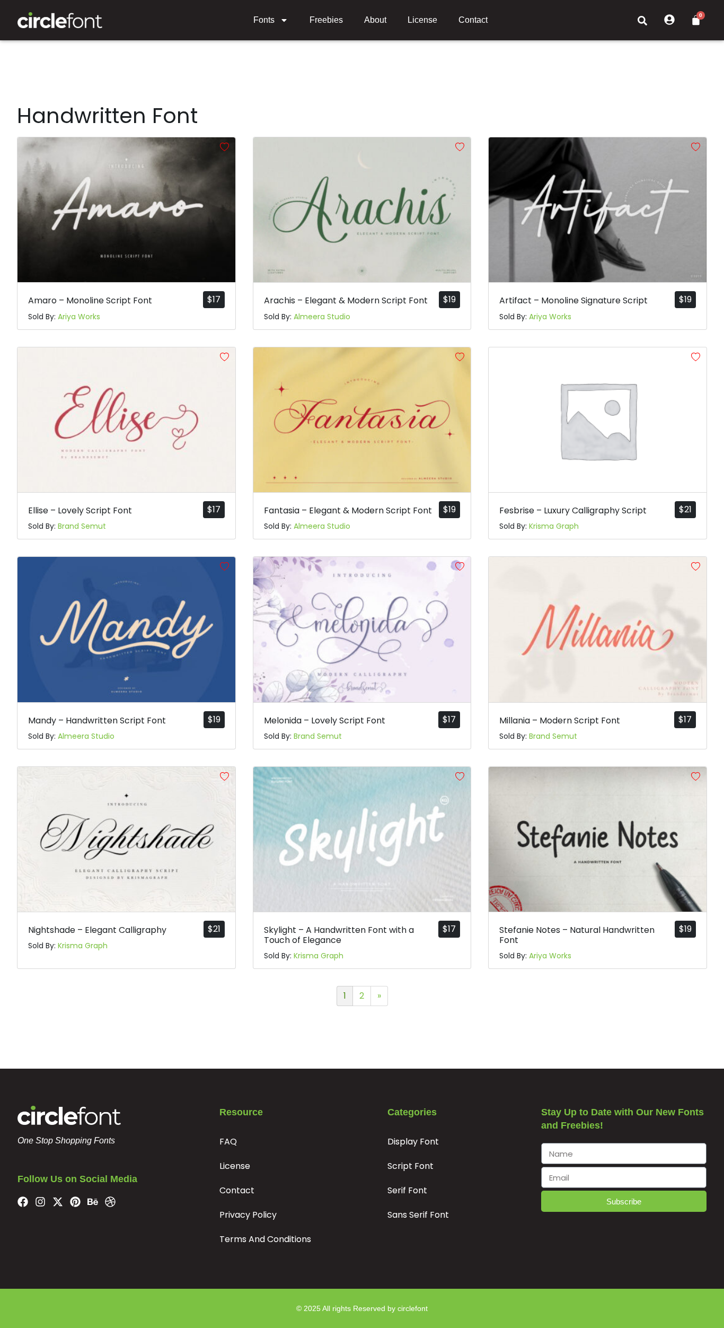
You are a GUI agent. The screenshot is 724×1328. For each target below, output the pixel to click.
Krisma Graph (554, 526)
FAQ (228, 1141)
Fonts (264, 19)
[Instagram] (40, 1201)
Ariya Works (79, 316)
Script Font (410, 1166)
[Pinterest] (75, 1201)
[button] (642, 20)
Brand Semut (82, 526)
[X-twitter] (57, 1201)
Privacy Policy (248, 1215)
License (422, 19)
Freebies (326, 19)
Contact (473, 19)
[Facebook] (22, 1201)
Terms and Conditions (265, 1239)
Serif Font (407, 1190)
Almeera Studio (322, 316)
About (375, 19)
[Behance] (92, 1201)
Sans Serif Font (418, 1215)
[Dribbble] (110, 1201)
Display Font (413, 1141)
